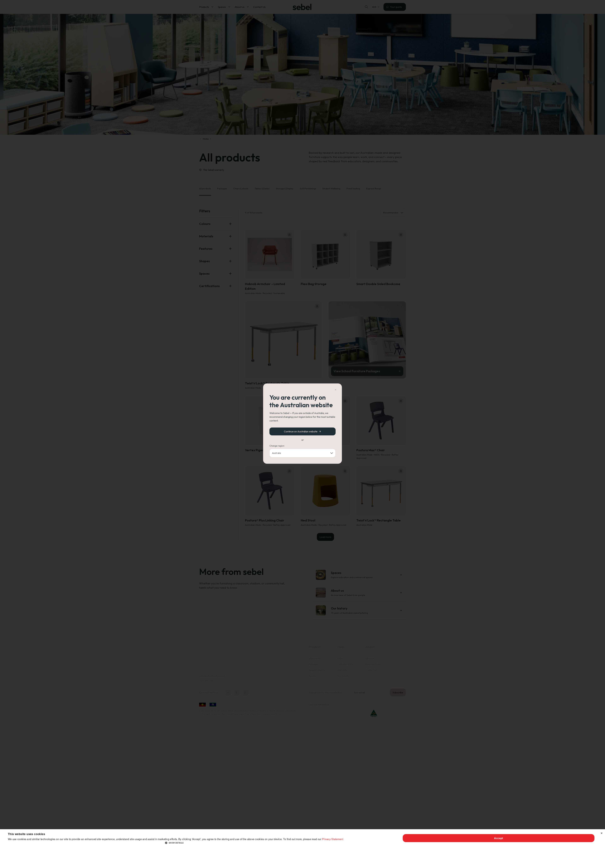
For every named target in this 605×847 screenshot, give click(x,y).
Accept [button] (498, 838)
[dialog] (302, 838)
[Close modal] (335, 389)
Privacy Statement (332, 839)
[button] (175, 843)
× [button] (601, 832)
